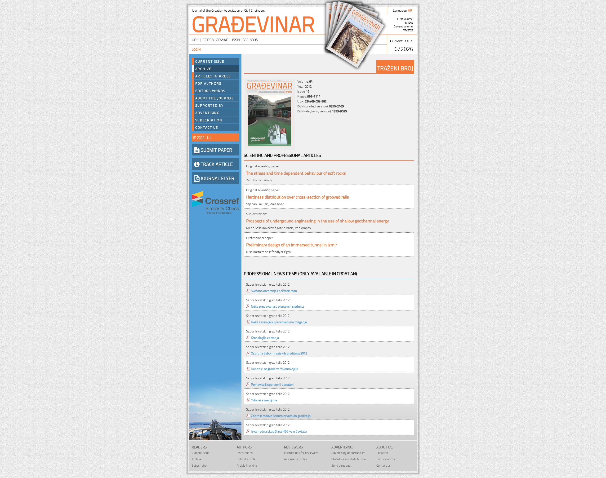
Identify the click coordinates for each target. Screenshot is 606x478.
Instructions (245, 452)
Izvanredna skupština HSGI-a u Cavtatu (279, 431)
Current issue (200, 452)
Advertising (207, 112)
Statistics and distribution (348, 459)
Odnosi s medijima (264, 399)
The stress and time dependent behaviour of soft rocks (296, 172)
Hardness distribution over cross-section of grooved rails (297, 196)
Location (382, 452)
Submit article (246, 459)
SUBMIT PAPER (216, 149)
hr (410, 10)
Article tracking (247, 465)
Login (196, 49)
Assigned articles (295, 459)
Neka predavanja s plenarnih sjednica (277, 306)
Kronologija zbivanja (265, 337)
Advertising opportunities (348, 452)
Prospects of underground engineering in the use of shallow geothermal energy (317, 220)
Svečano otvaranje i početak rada (274, 290)
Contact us (206, 127)
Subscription (208, 120)
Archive (203, 68)
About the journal (214, 98)
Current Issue (209, 61)
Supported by (209, 105)
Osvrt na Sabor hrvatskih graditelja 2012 (279, 352)
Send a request (341, 465)
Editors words (210, 90)
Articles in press (213, 76)
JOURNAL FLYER (217, 177)
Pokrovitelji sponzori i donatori (272, 384)
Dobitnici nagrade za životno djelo (274, 368)
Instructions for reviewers (301, 452)
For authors (208, 83)
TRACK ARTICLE (216, 163)
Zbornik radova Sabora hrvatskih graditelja (281, 415)
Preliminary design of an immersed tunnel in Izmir (291, 244)
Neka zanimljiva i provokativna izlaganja (279, 321)
